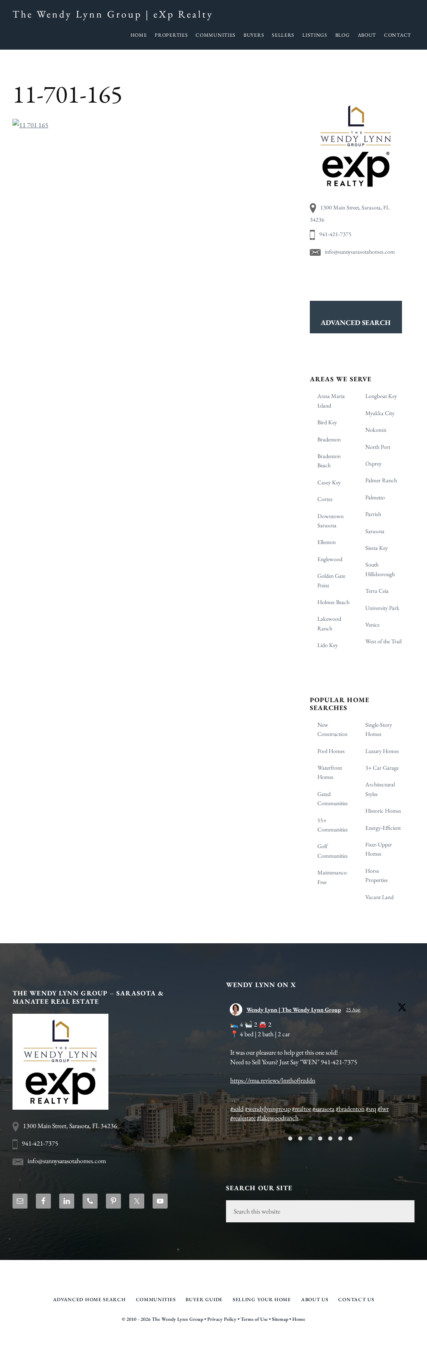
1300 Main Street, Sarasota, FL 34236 (70, 1135)
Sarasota (374, 531)
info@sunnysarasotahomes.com (360, 251)
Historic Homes (383, 810)
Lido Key (327, 645)
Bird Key (327, 422)
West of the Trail (383, 641)
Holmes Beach (333, 602)
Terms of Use (254, 1337)
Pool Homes (331, 751)
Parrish (373, 514)
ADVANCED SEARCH (356, 322)
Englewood (329, 559)
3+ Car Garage (382, 767)
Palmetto (375, 497)
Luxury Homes (382, 751)
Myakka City (379, 413)
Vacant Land (379, 897)
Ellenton (326, 542)
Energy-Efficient (383, 827)
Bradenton (329, 439)
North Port (377, 447)
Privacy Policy (221, 1337)
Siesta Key (376, 548)
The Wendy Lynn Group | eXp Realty (113, 14)
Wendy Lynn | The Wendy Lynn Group (293, 1009)
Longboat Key (381, 396)
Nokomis (376, 429)
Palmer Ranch (381, 480)
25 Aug (353, 1009)
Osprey (373, 463)
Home (298, 1337)
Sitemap (280, 1337)
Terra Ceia (377, 590)
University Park (382, 608)
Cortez (324, 499)
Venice (372, 624)
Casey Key (329, 482)
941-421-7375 (335, 234)
